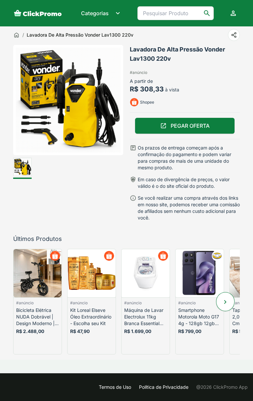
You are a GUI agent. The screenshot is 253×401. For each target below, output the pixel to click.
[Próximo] (225, 301)
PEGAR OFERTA (190, 125)
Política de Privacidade (163, 387)
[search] (206, 13)
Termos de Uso (115, 387)
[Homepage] (38, 13)
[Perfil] (233, 13)
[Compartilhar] (234, 35)
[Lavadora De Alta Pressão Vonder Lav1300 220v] (22, 168)
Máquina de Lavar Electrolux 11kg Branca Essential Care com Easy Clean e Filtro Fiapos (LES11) (143, 317)
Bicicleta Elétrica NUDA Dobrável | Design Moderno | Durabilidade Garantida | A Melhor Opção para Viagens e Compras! (37, 317)
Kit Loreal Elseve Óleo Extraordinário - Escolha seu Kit (90, 316)
